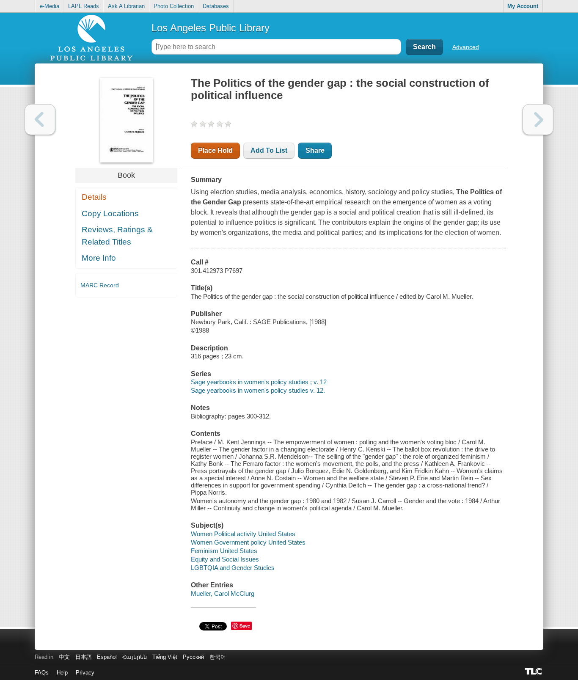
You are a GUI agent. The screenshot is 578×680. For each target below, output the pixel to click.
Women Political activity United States (243, 533)
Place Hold (215, 150)
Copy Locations (110, 213)
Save (244, 625)
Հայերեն (134, 657)
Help (62, 672)
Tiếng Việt (164, 657)
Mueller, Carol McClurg (222, 593)
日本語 (83, 657)
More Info (99, 257)
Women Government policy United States (248, 542)
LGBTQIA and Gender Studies (233, 567)
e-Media (49, 6)
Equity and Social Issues (225, 559)
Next (538, 119)
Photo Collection (174, 6)
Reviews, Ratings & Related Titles (117, 235)
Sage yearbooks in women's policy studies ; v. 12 (259, 381)
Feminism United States (224, 550)
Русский (193, 657)
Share (315, 150)
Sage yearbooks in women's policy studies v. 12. (258, 390)
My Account (522, 6)
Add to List (268, 150)
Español (107, 657)
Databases (216, 6)
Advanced (465, 47)
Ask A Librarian (126, 6)
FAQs (42, 672)
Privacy (85, 672)
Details (94, 197)
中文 (64, 657)
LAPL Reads (83, 6)
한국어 (217, 657)
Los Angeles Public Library (210, 27)
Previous (40, 119)
